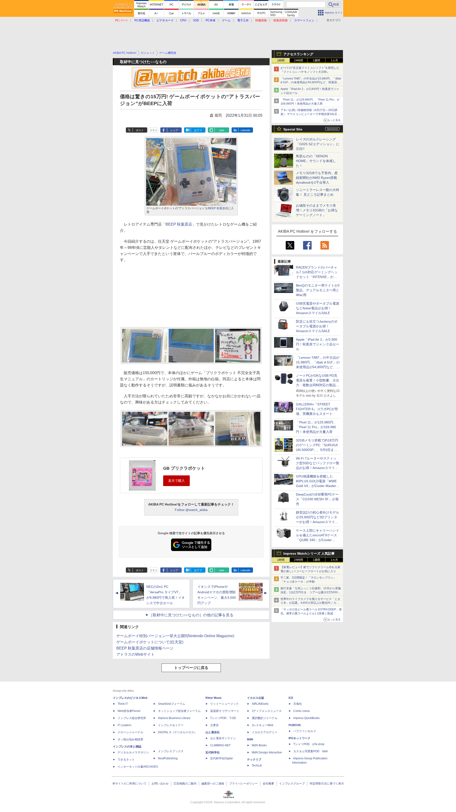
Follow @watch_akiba (191, 510)
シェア (174, 130)
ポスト (140, 130)
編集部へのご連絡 (212, 783)
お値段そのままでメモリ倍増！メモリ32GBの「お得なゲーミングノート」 (317, 210)
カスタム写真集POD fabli (310, 751)
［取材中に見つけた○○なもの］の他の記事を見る (191, 615)
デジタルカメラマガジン (133, 752)
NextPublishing (168, 758)
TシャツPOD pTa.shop (308, 744)
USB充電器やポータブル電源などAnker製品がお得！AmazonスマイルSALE (317, 308)
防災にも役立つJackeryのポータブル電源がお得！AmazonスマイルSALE (316, 326)
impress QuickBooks (306, 718)
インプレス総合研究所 (132, 718)
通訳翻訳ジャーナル (264, 718)
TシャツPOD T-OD (223, 718)
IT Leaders (124, 725)
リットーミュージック (224, 703)
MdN (250, 739)
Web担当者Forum (129, 711)
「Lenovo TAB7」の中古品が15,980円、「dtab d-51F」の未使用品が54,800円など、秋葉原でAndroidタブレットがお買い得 (310, 82)
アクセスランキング (298, 54)
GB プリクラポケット (184, 468)
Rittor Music (213, 698)
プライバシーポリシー (243, 783)
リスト (153, 130)
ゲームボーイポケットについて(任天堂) (149, 642)
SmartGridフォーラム (171, 703)
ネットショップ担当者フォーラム (179, 711)
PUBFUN (295, 725)
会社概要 (268, 783)
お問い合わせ (160, 783)
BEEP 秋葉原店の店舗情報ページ (144, 648)
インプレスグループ (292, 783)
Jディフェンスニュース (267, 711)
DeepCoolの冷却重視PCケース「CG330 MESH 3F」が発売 (317, 499)
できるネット (126, 759)
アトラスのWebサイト (135, 654)
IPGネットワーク (299, 738)
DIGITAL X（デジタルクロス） (177, 732)
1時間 (281, 60)
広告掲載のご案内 (185, 783)
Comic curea (301, 711)
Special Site (292, 129)
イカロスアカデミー (264, 732)
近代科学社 (212, 752)
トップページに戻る (191, 668)
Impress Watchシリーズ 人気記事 (309, 553)
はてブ (198, 130)
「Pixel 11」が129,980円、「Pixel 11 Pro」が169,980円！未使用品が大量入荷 (316, 427)
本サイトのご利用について (129, 783)
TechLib (257, 765)
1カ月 (334, 60)
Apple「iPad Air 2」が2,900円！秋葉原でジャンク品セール (317, 344)
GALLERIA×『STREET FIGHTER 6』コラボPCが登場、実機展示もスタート (317, 409)
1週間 (316, 60)
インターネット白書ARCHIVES (138, 766)
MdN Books (259, 745)
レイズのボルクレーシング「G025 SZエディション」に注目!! (317, 144)
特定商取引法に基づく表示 (327, 783)
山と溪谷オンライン (223, 738)
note (221, 130)
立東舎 (214, 725)
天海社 (297, 703)
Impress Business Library (174, 718)
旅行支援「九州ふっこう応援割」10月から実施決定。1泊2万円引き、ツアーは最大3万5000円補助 (310, 592)
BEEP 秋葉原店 (218, 208)
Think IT (123, 703)
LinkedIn (245, 130)
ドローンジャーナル (130, 732)
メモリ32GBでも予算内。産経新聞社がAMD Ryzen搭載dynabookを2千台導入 (317, 177)
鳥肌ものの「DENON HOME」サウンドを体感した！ (316, 160)
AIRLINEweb (260, 703)
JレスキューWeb (262, 725)
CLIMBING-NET (220, 745)
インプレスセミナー (171, 725)
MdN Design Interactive (267, 752)
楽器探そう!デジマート (224, 711)
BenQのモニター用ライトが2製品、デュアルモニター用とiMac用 (318, 290)
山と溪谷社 (212, 732)
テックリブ (254, 759)
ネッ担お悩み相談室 (130, 739)
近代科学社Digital (221, 758)
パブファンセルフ (304, 731)
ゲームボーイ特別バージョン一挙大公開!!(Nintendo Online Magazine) (175, 636)
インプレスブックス (171, 751)
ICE (291, 698)
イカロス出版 (255, 698)
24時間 (298, 60)
